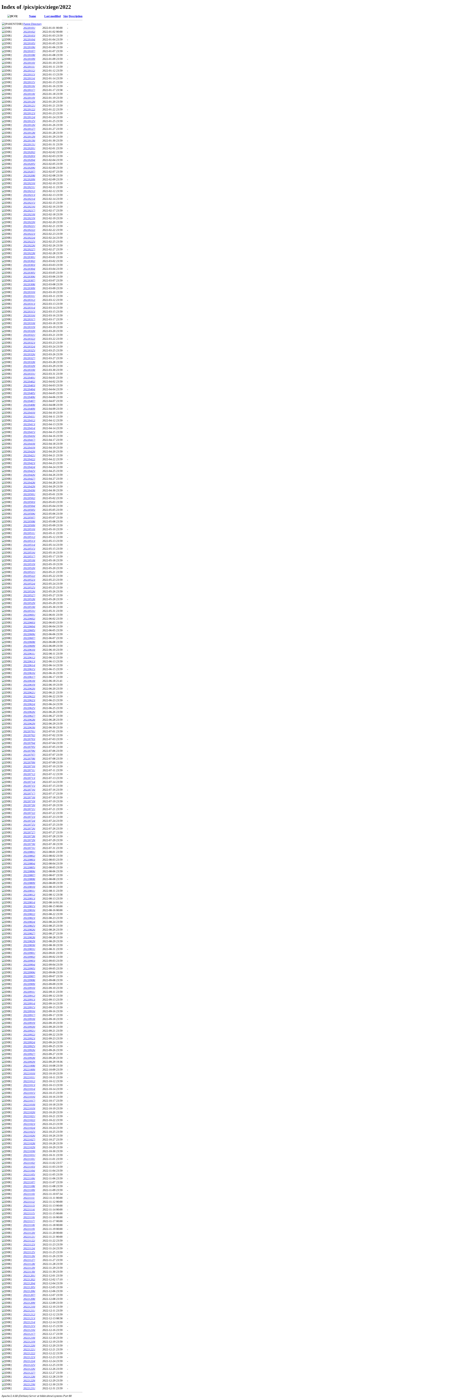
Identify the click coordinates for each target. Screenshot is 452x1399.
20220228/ (29, 253)
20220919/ (29, 1022)
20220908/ (29, 980)
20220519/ (29, 564)
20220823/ (29, 917)
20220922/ (29, 1034)
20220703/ (29, 739)
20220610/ (29, 649)
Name (32, 16)
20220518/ (29, 560)
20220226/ (29, 245)
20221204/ (29, 1283)
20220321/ (29, 334)
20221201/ (29, 1275)
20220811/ (29, 890)
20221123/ (29, 1244)
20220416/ (29, 435)
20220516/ (29, 552)
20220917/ (29, 1015)
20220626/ (29, 711)
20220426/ (29, 474)
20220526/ (29, 591)
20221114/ (29, 1209)
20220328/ (29, 362)
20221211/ (29, 1310)
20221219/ (29, 1341)
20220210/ (29, 183)
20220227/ (29, 249)
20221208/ (29, 1298)
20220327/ (29, 358)
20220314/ (29, 307)
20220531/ (29, 610)
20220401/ (29, 377)
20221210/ (29, 1306)
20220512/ (29, 537)
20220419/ (29, 447)
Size (65, 16)
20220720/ (29, 805)
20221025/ (29, 1131)
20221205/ (29, 1287)
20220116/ (29, 86)
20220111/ (29, 66)
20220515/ (29, 548)
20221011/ (29, 1077)
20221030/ (29, 1151)
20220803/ (29, 859)
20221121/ (29, 1236)
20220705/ (29, 746)
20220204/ (29, 159)
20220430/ (29, 490)
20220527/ (29, 595)
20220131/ (29, 144)
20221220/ (29, 1345)
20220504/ (29, 505)
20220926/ (29, 1050)
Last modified (52, 16)
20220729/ (29, 840)
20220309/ (29, 288)
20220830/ (29, 945)
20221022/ (29, 1120)
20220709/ (29, 762)
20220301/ (29, 257)
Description (75, 16)
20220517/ (29, 556)
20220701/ (29, 731)
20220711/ (29, 770)
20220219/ (29, 218)
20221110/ (29, 1193)
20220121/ (29, 105)
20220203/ (29, 156)
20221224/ (29, 1361)
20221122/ (29, 1240)
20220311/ (29, 296)
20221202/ (29, 1279)
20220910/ (29, 987)
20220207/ (29, 171)
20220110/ (29, 62)
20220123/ (29, 113)
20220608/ (29, 641)
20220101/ (29, 27)
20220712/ (29, 774)
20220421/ (29, 455)
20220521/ (29, 572)
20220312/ (29, 299)
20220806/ (29, 871)
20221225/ (29, 1364)
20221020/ (29, 1112)
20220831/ (29, 949)
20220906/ (29, 972)
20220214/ (29, 198)
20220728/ (29, 836)
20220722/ (29, 813)
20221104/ (29, 1170)
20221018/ (29, 1104)
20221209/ (29, 1302)
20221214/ (29, 1322)
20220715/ (29, 785)
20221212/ (29, 1314)
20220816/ (29, 910)
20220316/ (29, 315)
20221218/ (29, 1337)
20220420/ (29, 451)
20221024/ (29, 1127)
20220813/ (29, 898)
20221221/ (29, 1349)
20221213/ (29, 1318)
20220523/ (29, 579)
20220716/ (29, 789)
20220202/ (29, 152)
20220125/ (29, 121)
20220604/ (29, 626)
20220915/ (29, 1007)
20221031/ (29, 1155)
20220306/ (29, 276)
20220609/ (29, 645)
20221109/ (29, 1190)
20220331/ (29, 373)
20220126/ (29, 125)
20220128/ (29, 132)
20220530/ (29, 607)
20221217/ (29, 1333)
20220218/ (29, 214)
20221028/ (29, 1143)
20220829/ (29, 941)
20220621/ (29, 692)
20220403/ (29, 385)
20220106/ (29, 47)
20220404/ (29, 389)
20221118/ (29, 1225)
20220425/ (29, 470)
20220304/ (29, 268)
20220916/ (29, 1011)
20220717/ (29, 793)
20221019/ (29, 1108)
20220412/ (29, 420)
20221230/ (29, 1384)
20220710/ (29, 766)
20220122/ (29, 109)
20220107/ (29, 51)
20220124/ (29, 117)
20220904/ (29, 964)
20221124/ (29, 1248)
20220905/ (29, 968)
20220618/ (29, 680)
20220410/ (29, 412)
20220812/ (29, 894)
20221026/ (29, 1135)
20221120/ (29, 1232)
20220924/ (29, 1042)
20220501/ (29, 494)
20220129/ (29, 136)
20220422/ (29, 459)
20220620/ (29, 688)
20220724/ (29, 820)
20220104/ (29, 39)
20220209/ (29, 179)
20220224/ (29, 237)
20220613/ (29, 661)
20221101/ (29, 1158)
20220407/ (29, 400)
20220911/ (29, 991)
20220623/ (29, 700)
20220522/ (29, 575)
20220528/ (29, 599)
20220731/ (29, 848)
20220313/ (29, 303)
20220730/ (29, 844)
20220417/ (29, 439)
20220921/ (29, 1030)
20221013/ (29, 1085)
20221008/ (29, 1065)
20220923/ (29, 1038)
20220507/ (29, 517)
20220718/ (29, 797)
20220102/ (29, 31)
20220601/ (29, 614)
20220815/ (29, 906)
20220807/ (29, 875)
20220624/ (29, 704)
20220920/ (29, 1026)
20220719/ (29, 801)
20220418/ (29, 443)
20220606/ (29, 634)
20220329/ (29, 366)
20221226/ (29, 1368)
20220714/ (29, 781)
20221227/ (29, 1372)
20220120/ (29, 101)
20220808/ (29, 879)
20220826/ (29, 929)
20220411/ (29, 416)
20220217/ (29, 210)
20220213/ (29, 194)
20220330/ (29, 369)
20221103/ (29, 1166)
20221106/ (29, 1178)
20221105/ (29, 1174)
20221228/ (29, 1376)
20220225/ (29, 241)
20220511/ (29, 533)
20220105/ (29, 43)
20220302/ (29, 261)
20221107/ (29, 1182)
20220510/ (29, 529)
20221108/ (29, 1186)
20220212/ (29, 191)
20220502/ (29, 498)
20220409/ (29, 408)
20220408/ (29, 404)
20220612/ (29, 657)
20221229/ (29, 1380)
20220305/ (29, 272)
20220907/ (29, 976)
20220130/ (29, 140)
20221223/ (29, 1357)
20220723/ (29, 816)
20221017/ (29, 1100)
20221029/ (29, 1147)
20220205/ (29, 163)
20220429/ (29, 486)
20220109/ (29, 58)
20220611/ (29, 653)
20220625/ (29, 708)
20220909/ (29, 984)
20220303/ (29, 264)
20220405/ (29, 393)
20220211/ (29, 187)
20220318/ (29, 323)
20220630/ (29, 727)
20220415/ (29, 432)
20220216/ (29, 206)
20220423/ (29, 463)
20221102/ (29, 1162)
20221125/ (29, 1252)
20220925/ (29, 1046)
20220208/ (29, 175)
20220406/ (29, 397)
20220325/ (29, 350)
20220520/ (29, 568)
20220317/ (29, 319)
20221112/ (29, 1201)
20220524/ (29, 583)
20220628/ (29, 719)
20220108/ (29, 55)
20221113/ (29, 1205)
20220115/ (29, 82)
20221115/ (29, 1213)
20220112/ (29, 70)
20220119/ (29, 97)
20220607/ (29, 638)
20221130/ (29, 1271)
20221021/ (29, 1116)
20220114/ (29, 78)
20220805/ (29, 867)
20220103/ (29, 35)
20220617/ (29, 676)
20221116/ (29, 1217)
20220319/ (29, 327)
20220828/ (29, 937)
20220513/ (29, 540)
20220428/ (29, 482)
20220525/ (29, 587)
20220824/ (29, 921)
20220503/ (29, 502)
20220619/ (29, 684)
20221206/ (29, 1291)
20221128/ (29, 1263)
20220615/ (29, 669)
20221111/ (29, 1197)
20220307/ (29, 280)
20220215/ (29, 202)
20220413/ (29, 424)
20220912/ (29, 995)
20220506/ (29, 513)
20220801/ (29, 851)
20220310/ (29, 292)
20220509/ (29, 525)
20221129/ (29, 1267)
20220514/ (29, 544)
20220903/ (29, 960)
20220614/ (29, 665)
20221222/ (29, 1353)
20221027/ (29, 1139)
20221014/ (29, 1089)
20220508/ (29, 521)
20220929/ (29, 1061)
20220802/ (29, 855)
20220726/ (29, 828)
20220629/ (29, 723)
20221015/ (29, 1092)
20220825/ (29, 925)
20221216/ (29, 1330)
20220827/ (29, 933)
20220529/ (29, 603)
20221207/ (29, 1295)
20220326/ (29, 354)
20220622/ (29, 696)
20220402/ (29, 381)
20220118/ (29, 93)
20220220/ (29, 222)
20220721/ (29, 809)
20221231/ (29, 1388)
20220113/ (29, 74)
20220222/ (29, 229)
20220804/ (29, 863)
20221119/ (29, 1228)
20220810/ (29, 886)
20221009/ (29, 1069)
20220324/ (29, 346)
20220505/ (29, 509)
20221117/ (29, 1221)
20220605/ (29, 630)
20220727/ (29, 832)
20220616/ (29, 673)
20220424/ (29, 467)
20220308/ (29, 284)
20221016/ (29, 1096)
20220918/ (29, 1019)
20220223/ (29, 233)
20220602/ (29, 618)
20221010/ (29, 1073)
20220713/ (29, 778)
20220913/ (29, 999)
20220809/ (29, 882)
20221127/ (29, 1260)
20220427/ (29, 478)
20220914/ (29, 1003)
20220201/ (29, 148)
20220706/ (29, 750)
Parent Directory (32, 23)
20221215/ (29, 1326)
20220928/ (29, 1057)
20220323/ (29, 342)
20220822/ (29, 914)
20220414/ (29, 428)
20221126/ (29, 1256)
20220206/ (29, 167)
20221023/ (29, 1123)
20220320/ (29, 331)
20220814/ (29, 902)
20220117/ (29, 90)
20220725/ (29, 824)
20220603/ (29, 622)
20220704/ (29, 743)
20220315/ (29, 311)
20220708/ (29, 758)
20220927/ (29, 1054)
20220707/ (29, 754)
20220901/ (29, 952)
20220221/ (29, 226)
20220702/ (29, 735)
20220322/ (29, 338)
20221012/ (29, 1081)
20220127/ (29, 128)
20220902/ (29, 956)
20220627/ (29, 715)
